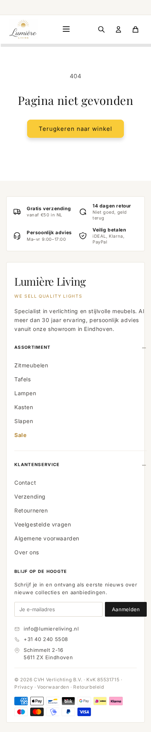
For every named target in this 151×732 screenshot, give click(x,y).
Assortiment (32, 347)
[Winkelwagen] (135, 29)
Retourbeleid (88, 687)
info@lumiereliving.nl (51, 629)
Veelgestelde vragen (42, 524)
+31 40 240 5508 (46, 639)
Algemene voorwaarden (46, 538)
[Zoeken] (101, 29)
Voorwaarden (53, 687)
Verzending (30, 496)
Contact (25, 482)
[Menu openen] (66, 29)
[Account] (118, 29)
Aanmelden (126, 609)
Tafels (22, 379)
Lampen (25, 393)
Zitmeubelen (31, 365)
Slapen (23, 421)
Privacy (23, 687)
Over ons (26, 552)
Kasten (23, 407)
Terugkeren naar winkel (75, 128)
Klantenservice (37, 464)
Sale (20, 435)
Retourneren (31, 510)
